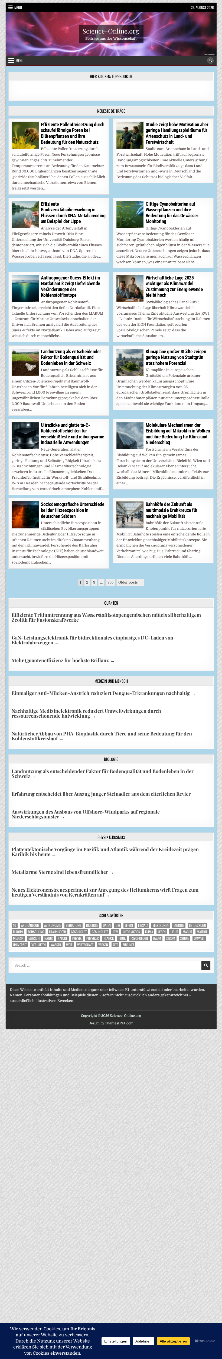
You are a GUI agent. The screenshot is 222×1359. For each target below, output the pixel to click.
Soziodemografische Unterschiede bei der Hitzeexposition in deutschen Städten (73, 510)
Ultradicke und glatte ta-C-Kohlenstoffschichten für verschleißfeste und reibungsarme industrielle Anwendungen (72, 433)
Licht (174, 931)
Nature (62, 938)
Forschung (36, 931)
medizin (18, 938)
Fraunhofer (57, 931)
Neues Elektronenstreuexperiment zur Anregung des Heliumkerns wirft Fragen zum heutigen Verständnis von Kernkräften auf (105, 892)
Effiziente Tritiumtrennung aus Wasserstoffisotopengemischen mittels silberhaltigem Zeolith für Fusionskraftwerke (106, 617)
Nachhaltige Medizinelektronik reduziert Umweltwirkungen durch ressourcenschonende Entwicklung (86, 713)
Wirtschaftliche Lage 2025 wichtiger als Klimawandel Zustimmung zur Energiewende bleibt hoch (174, 286)
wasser (56, 944)
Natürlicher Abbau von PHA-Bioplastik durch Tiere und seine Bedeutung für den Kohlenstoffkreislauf (102, 736)
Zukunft (128, 944)
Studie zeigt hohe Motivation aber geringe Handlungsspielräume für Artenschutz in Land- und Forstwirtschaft (177, 133)
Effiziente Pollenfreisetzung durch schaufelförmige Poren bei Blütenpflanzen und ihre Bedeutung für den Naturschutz (73, 133)
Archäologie (30, 925)
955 (110, 582)
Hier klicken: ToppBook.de (111, 76)
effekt (129, 925)
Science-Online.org (111, 30)
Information (131, 931)
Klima (149, 931)
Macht (187, 931)
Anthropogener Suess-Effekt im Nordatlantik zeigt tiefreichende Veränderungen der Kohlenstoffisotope (70, 286)
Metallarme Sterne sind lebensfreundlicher (63, 872)
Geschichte (79, 931)
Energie (179, 925)
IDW (115, 931)
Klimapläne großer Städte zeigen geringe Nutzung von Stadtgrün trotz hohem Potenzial (176, 357)
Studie (184, 938)
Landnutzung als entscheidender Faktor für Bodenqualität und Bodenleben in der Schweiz (71, 357)
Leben (162, 931)
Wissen (103, 944)
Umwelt (199, 938)
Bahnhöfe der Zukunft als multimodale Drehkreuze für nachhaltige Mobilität (171, 510)
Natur (48, 938)
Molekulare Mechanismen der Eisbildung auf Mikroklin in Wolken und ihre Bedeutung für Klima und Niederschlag (178, 433)
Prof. (122, 938)
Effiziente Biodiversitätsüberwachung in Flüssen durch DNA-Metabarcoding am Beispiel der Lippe (73, 212)
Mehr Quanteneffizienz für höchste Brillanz (63, 660)
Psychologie (139, 938)
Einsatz (143, 925)
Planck (109, 938)
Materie (202, 931)
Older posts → (130, 582)
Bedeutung (73, 925)
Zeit (115, 944)
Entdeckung (197, 925)
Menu (18, 7)
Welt (69, 944)
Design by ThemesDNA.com (111, 1023)
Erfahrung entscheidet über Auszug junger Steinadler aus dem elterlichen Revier (104, 794)
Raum (157, 938)
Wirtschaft (85, 944)
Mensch (34, 938)
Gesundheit (100, 931)
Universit (20, 944)
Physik (76, 938)
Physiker (92, 938)
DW (118, 925)
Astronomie (52, 925)
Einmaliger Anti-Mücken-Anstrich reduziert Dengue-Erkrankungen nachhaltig (104, 693)
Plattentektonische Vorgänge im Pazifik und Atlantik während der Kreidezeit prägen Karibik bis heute (105, 851)
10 (14, 925)
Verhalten (38, 944)
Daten (107, 925)
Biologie (92, 925)
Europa (18, 931)
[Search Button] (210, 60)
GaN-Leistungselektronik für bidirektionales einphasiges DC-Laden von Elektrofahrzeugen (92, 640)
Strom (170, 938)
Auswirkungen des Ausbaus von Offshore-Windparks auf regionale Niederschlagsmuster (86, 814)
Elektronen (161, 925)
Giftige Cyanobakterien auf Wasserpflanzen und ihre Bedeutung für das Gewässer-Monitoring (173, 212)
